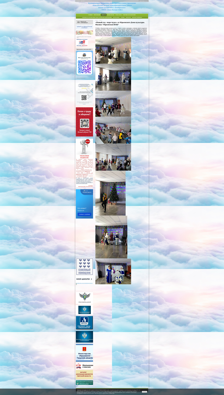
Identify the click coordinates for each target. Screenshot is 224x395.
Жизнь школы (110, 14)
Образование (97, 14)
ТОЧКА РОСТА (119, 14)
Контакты (128, 17)
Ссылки (122, 17)
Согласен (144, 391)
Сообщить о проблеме (84, 214)
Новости (104, 14)
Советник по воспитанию (129, 14)
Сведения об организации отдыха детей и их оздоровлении (97, 17)
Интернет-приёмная (137, 17)
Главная (90, 14)
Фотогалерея (116, 17)
